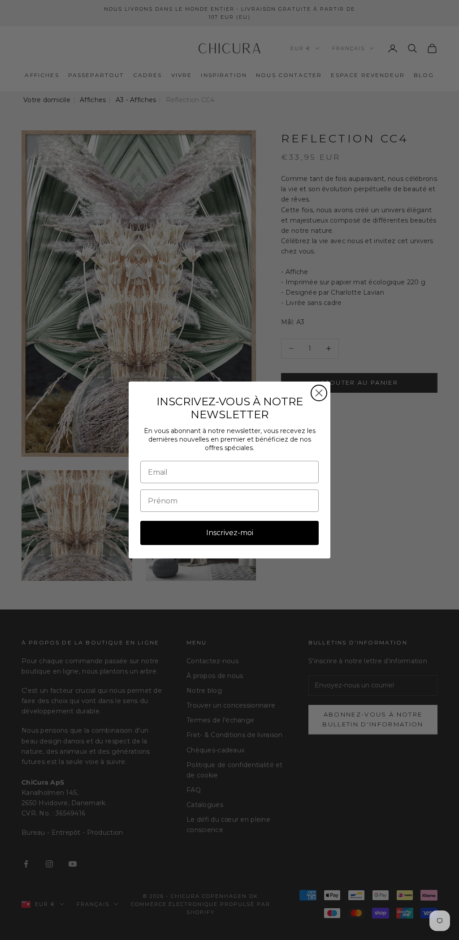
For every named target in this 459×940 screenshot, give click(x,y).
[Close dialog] (319, 393)
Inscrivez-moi (229, 532)
